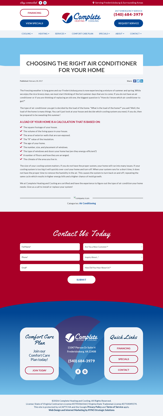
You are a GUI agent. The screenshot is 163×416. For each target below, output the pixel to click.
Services (59, 33)
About (119, 33)
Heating (42, 33)
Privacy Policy (94, 407)
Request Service (128, 23)
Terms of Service (114, 407)
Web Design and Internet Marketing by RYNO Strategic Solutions (81, 410)
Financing (34, 12)
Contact (135, 33)
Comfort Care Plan (82, 33)
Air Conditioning (87, 203)
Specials (103, 33)
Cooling (26, 33)
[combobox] (113, 246)
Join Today (39, 370)
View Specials (34, 23)
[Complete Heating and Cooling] (81, 17)
